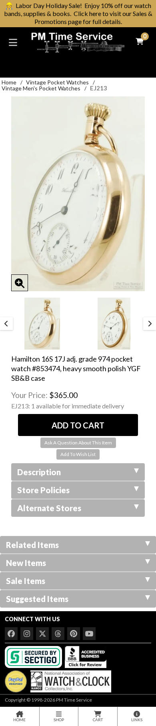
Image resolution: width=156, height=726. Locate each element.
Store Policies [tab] (43, 490)
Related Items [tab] (32, 545)
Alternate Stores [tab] (49, 508)
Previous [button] (6, 323)
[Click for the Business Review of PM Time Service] (85, 656)
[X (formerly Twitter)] (42, 633)
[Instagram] (26, 633)
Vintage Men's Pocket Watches (41, 88)
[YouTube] (89, 633)
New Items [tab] (26, 563)
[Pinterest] (73, 633)
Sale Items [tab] (25, 581)
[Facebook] (11, 633)
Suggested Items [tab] (37, 599)
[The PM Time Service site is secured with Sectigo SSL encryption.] (34, 656)
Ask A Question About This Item (78, 443)
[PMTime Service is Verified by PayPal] (16, 679)
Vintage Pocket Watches (57, 82)
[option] (42, 324)
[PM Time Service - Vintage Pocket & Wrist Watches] (78, 41)
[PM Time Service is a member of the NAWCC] (69, 679)
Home (9, 82)
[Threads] (58, 633)
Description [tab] (39, 472)
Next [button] (149, 323)
